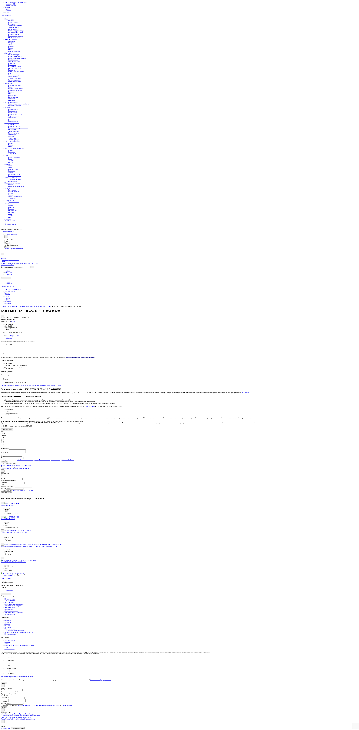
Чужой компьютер (12, 245)
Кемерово (32, 714)
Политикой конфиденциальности (100, 680)
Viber (8, 271)
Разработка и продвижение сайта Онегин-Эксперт (17, 676)
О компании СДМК (10, 4)
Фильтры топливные (11, 611)
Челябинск (27, 719)
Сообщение (4, 701)
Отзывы (58, 385)
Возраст (3, 458)
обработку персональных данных (22, 490)
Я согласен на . (18, 490)
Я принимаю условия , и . (38, 460)
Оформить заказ (6, 728)
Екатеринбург (9, 714)
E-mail (6, 241)
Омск (38, 715)
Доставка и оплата (10, 5)
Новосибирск (22, 715)
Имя (2, 431)
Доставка (36, 385)
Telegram (9, 274)
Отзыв (3, 456)
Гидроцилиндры (9, 614)
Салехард (14, 717)
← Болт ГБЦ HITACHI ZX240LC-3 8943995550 (16, 465)
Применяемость (50, 385)
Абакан (3, 714)
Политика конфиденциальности (14, 630)
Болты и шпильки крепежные (13, 604)
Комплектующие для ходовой (13, 612)
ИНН (3, 478)
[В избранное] (2, 503)
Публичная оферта (10, 634)
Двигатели (33, 306)
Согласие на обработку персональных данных (19, 645)
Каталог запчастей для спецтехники (15, 2)
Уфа (11, 719)
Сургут (29, 717)
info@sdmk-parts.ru (8, 286)
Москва (15, 715)
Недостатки (4, 452)
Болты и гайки (9, 602)
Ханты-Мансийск (18, 719)
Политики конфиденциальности (49, 460)
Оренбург (4, 717)
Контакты (7, 11)
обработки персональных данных (28, 460)
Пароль (6, 243)
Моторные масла (9, 599)
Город (3, 484)
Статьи (6, 9)
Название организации (8, 480)
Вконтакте (9, 590)
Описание (4, 385)
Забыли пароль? (9, 248)
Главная (3, 306)
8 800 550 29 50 (9, 283)
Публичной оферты (68, 460)
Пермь (9, 717)
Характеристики (12, 385)
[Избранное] (1, 252)
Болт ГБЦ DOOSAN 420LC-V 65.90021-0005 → (16, 468)
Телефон (4, 482)
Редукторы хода (9, 607)
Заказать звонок (6, 278)
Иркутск (22, 714)
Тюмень (7, 719)
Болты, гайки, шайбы (45, 306)
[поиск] (32, 267)
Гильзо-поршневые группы (13, 606)
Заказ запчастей (9, 649)
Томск (3, 719)
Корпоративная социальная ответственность (18, 632)
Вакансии (7, 622)
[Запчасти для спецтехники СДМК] (12, 261)
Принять (3, 683)
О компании (8, 620)
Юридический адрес (7, 486)
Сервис (6, 12)
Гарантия (7, 7)
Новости (7, 624)
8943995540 (245, 392)
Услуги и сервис (9, 629)
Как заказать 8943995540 (26, 385)
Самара (19, 717)
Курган (10, 715)
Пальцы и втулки (10, 600)
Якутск (32, 719)
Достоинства (5, 448)
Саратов (24, 717)
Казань (27, 714)
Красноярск (4, 715)
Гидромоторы (8, 609)
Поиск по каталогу (7, 267)
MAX (11, 272)
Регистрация (19, 248)
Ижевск (16, 714)
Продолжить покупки (18, 728)
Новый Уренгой (31, 715)
